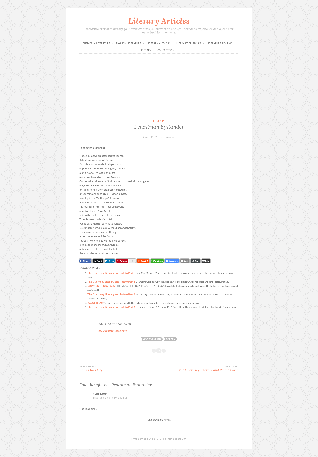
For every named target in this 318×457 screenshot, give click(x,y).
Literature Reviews (219, 43)
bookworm (169, 137)
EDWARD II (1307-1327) (101, 285)
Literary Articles (159, 21)
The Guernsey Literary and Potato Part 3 (111, 272)
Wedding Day (95, 302)
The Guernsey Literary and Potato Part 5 (111, 281)
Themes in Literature (96, 43)
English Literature (128, 43)
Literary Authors (159, 43)
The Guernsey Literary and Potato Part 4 (111, 306)
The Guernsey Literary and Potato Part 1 (111, 294)
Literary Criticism (188, 43)
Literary (146, 50)
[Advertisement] (159, 86)
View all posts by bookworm (112, 330)
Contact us (164, 50)
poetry (170, 339)
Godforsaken (152, 339)
